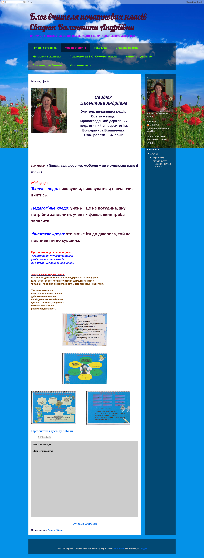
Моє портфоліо (75, 47)
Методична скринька (47, 56)
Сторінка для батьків (47, 65)
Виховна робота (127, 47)
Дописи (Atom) (55, 530)
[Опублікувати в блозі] (41, 437)
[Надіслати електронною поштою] (39, 437)
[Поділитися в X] (44, 437)
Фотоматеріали (80, 65)
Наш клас (100, 47)
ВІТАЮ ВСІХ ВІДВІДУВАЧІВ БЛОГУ (162, 164)
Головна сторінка (44, 47)
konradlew (119, 548)
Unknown (154, 125)
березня (157, 157)
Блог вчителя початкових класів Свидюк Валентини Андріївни (88, 21)
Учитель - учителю (139, 56)
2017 (152, 154)
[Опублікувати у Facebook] (47, 437)
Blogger (143, 548)
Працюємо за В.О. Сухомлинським (93, 56)
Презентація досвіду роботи (52, 431)
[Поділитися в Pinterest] (49, 437)
